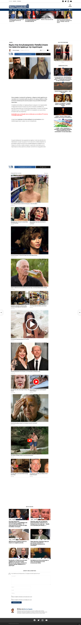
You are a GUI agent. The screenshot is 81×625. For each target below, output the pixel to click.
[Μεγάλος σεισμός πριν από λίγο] (48, 15)
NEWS (10, 519)
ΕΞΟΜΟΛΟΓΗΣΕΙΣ (51, 9)
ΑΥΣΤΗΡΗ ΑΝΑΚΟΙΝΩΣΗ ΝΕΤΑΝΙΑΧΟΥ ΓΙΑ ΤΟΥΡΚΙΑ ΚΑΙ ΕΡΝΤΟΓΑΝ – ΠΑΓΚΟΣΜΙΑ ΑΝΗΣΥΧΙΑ (32, 20)
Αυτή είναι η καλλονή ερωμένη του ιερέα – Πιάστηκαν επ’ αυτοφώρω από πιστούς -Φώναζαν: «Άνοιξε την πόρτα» (64, 21)
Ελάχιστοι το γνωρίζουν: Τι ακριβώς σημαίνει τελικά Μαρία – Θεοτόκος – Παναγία (63, 104)
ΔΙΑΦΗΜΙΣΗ (14, 1)
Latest (70, 6)
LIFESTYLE (38, 9)
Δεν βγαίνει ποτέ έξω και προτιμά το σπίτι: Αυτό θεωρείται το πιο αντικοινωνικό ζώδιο (39, 562)
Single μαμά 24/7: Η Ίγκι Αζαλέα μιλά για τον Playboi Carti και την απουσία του (16, 20)
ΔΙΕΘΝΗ (29, 9)
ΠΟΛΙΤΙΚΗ (15, 9)
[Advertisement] (40, 32)
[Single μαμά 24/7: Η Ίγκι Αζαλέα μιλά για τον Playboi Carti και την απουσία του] (17, 15)
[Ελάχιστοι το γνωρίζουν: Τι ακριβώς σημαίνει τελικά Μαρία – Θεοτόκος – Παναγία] (63, 98)
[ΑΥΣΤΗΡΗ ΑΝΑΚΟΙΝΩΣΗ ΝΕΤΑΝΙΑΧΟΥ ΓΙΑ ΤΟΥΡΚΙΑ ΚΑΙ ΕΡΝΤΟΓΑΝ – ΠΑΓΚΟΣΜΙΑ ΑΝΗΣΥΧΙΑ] (32, 15)
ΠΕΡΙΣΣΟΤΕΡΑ (57, 9)
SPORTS (33, 9)
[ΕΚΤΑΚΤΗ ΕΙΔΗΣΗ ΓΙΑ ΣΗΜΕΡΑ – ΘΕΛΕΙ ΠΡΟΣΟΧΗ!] (63, 86)
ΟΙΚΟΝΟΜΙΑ (24, 9)
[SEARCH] (71, 10)
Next (71, 17)
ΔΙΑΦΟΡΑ (13, 519)
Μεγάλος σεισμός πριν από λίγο (47, 19)
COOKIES (10, 1)
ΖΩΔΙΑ (27, 558)
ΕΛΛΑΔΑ (19, 9)
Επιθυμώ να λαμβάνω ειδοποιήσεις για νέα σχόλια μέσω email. (21, 596)
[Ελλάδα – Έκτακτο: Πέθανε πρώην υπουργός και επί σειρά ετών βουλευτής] (63, 111)
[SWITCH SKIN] (69, 10)
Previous (9, 17)
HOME (10, 9)
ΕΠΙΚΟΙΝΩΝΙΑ (19, 1)
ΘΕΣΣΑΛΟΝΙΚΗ (44, 9)
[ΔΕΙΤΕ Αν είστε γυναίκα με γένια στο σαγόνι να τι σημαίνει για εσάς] (19, 534)
